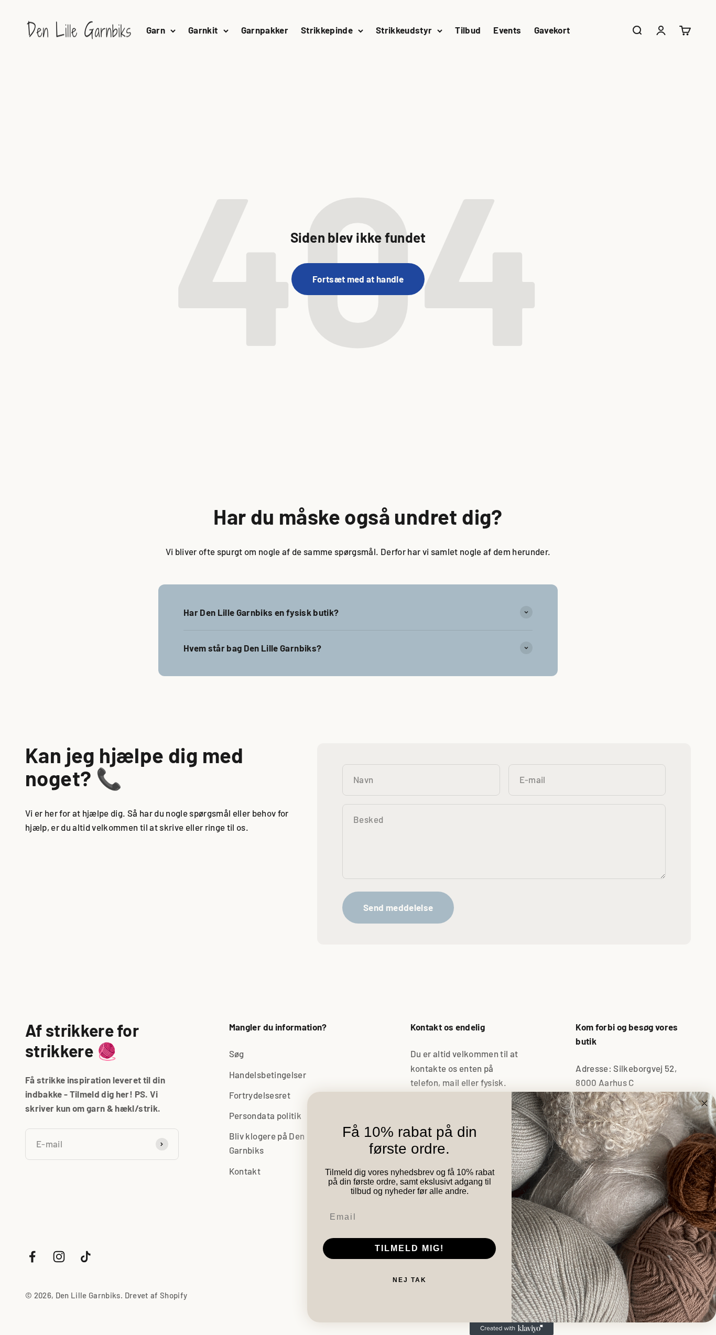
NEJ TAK (410, 1280)
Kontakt (245, 1171)
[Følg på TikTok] (86, 1257)
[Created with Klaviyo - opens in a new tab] (512, 1328)
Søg (236, 1053)
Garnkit (203, 30)
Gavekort (552, 30)
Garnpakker (264, 30)
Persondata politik (265, 1115)
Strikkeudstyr (404, 30)
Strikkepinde (327, 30)
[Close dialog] (704, 1103)
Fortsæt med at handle (358, 279)
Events (507, 30)
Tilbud (468, 30)
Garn (155, 30)
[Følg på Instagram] (59, 1257)
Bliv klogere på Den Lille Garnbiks (276, 1143)
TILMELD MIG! (409, 1248)
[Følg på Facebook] (32, 1257)
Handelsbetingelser (267, 1074)
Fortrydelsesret (259, 1095)
